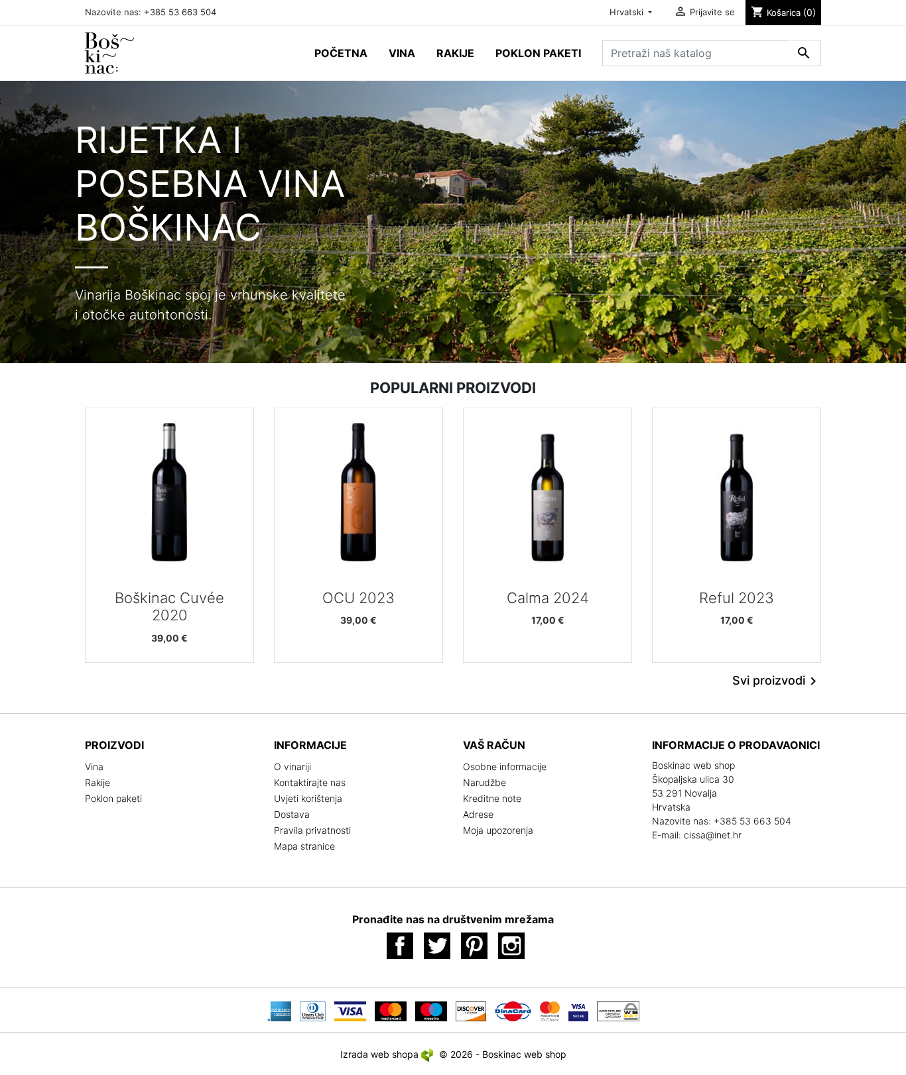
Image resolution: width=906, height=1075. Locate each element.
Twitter (437, 946)
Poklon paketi (113, 798)
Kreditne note (492, 798)
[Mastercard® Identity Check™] (550, 1010)
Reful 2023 (736, 597)
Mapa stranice (304, 846)
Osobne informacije (505, 766)
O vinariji (292, 766)
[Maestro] (431, 1010)
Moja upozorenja (498, 830)
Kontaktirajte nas (310, 782)
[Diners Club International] (312, 1010)
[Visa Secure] (578, 1010)
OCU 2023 (358, 597)
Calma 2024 (548, 597)
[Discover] (471, 1010)
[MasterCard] (391, 1010)
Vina (94, 766)
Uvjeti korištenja (308, 798)
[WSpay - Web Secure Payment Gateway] (618, 1010)
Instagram (511, 946)
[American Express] (279, 1010)
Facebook (400, 946)
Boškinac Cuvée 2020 (169, 606)
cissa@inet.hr (713, 834)
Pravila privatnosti (312, 830)
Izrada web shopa (380, 1054)
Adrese (478, 814)
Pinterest (474, 946)
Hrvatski (628, 12)
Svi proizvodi (776, 681)
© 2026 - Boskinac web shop (502, 1054)
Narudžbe (484, 782)
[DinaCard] (513, 1010)
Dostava (292, 814)
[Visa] (350, 1010)
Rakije (97, 782)
